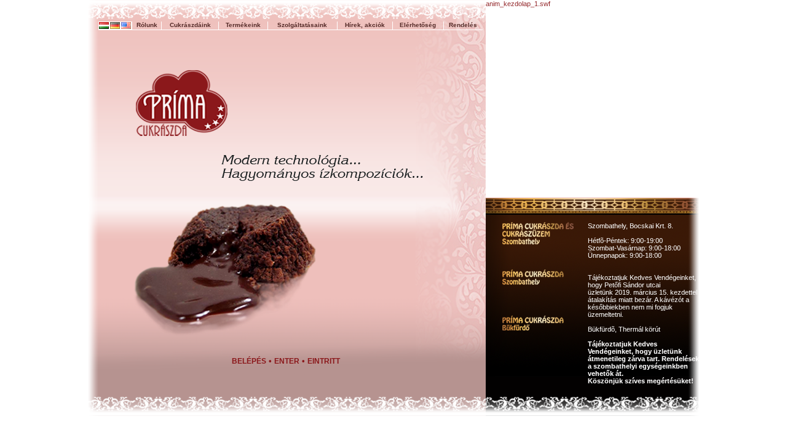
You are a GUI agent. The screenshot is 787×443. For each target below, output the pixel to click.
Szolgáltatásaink (302, 25)
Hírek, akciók (365, 25)
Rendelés (463, 25)
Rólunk (146, 25)
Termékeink (243, 25)
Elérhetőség (418, 25)
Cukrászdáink (190, 25)
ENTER (286, 361)
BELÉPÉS (249, 361)
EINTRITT (323, 361)
